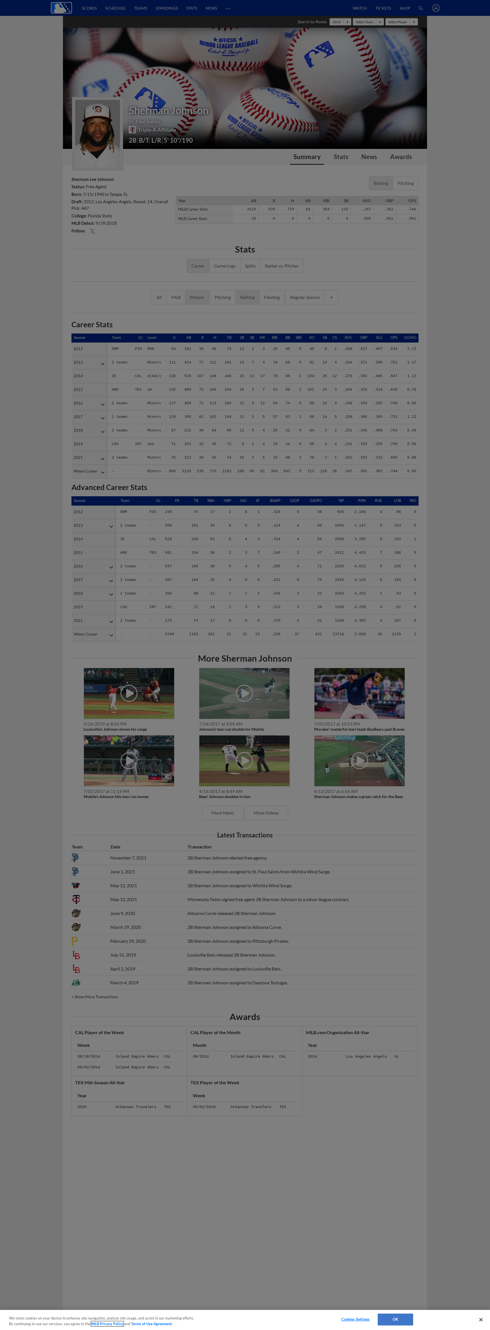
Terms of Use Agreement (151, 1324)
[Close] (481, 1319)
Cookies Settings (355, 1319)
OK (395, 1319)
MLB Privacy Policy (107, 1324)
